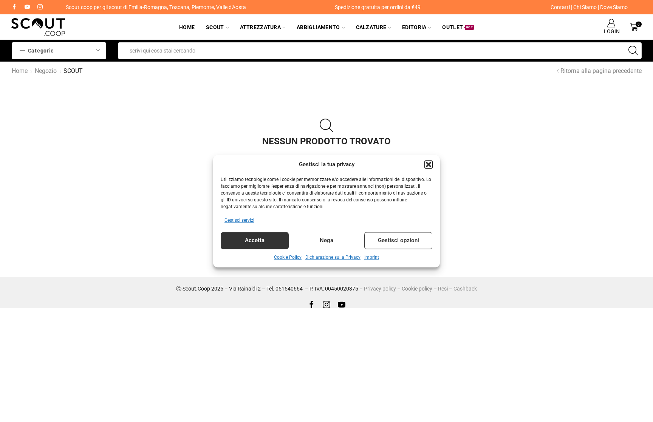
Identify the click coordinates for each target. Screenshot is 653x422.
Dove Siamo (614, 7)
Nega (326, 240)
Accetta (255, 240)
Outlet (457, 27)
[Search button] (633, 51)
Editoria (414, 27)
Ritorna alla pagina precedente (601, 70)
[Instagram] (40, 7)
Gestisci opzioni (398, 240)
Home (187, 27)
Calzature (371, 27)
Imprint (371, 257)
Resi (443, 289)
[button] (428, 164)
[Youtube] (27, 7)
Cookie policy (417, 289)
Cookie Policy (288, 257)
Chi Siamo (585, 7)
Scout (215, 27)
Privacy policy (380, 289)
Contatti (560, 7)
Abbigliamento (318, 27)
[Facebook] (14, 7)
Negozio (46, 70)
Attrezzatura (260, 27)
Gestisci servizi (239, 220)
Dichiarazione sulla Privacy (333, 257)
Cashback (465, 289)
